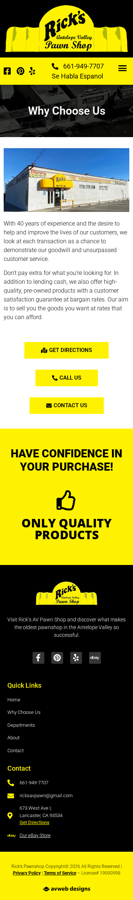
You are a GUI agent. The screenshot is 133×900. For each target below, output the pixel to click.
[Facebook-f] (38, 658)
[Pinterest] (57, 658)
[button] (122, 68)
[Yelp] (76, 658)
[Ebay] (95, 658)
